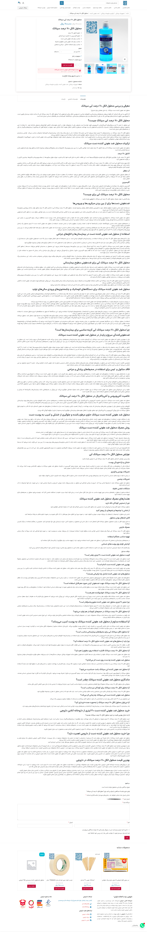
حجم (80, 48)
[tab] (83, 98)
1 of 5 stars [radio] (120, 799)
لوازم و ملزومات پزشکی (107, 13)
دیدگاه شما (126, 803)
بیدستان (74, 88)
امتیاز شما (126, 799)
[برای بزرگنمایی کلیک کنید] (125, 59)
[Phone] (142, 925)
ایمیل (70, 822)
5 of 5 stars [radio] (114, 799)
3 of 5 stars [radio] (117, 799)
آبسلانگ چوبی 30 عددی (87, 880)
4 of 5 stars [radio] (116, 799)
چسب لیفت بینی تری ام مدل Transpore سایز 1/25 (59, 881)
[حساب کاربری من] (23, 3)
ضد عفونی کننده (94, 13)
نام (128, 822)
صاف (55, 52)
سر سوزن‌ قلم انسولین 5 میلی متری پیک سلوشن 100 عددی (115, 881)
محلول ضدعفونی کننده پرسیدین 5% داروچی (31, 880)
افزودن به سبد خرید (67, 65)
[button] (115, 888)
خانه (127, 13)
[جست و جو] (62, 3)
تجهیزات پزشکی (119, 13)
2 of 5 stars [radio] (119, 799)
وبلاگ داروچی (23, 8)
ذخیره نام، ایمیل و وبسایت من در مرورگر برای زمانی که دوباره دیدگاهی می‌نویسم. (105, 830)
